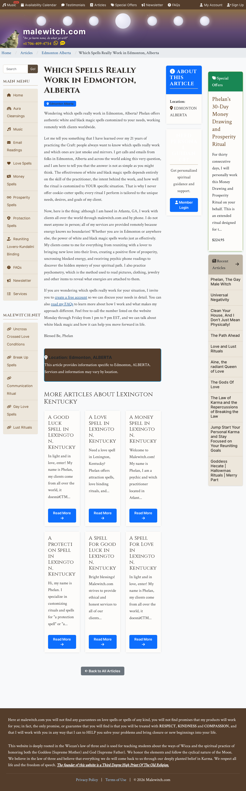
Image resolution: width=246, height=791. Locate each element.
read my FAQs (62, 304)
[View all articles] (237, 264)
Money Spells (15, 180)
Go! (32, 69)
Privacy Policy (87, 779)
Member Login (185, 205)
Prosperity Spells (18, 201)
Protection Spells (18, 222)
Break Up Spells (17, 361)
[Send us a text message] (62, 43)
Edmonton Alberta (56, 52)
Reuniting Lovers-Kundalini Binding (20, 246)
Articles (99, 5)
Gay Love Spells (17, 410)
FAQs (175, 5)
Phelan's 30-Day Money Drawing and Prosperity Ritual (224, 121)
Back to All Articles (104, 671)
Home (6, 52)
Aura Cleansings (16, 112)
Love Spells (22, 163)
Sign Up (237, 5)
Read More (62, 513)
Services (19, 294)
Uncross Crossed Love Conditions (18, 336)
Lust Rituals (22, 427)
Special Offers (125, 5)
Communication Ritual (20, 390)
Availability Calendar (40, 5)
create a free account (71, 297)
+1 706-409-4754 (37, 43)
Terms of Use (115, 779)
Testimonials (75, 5)
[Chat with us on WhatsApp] (56, 43)
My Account (212, 5)
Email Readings (14, 146)
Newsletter (154, 5)
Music (12, 4)
